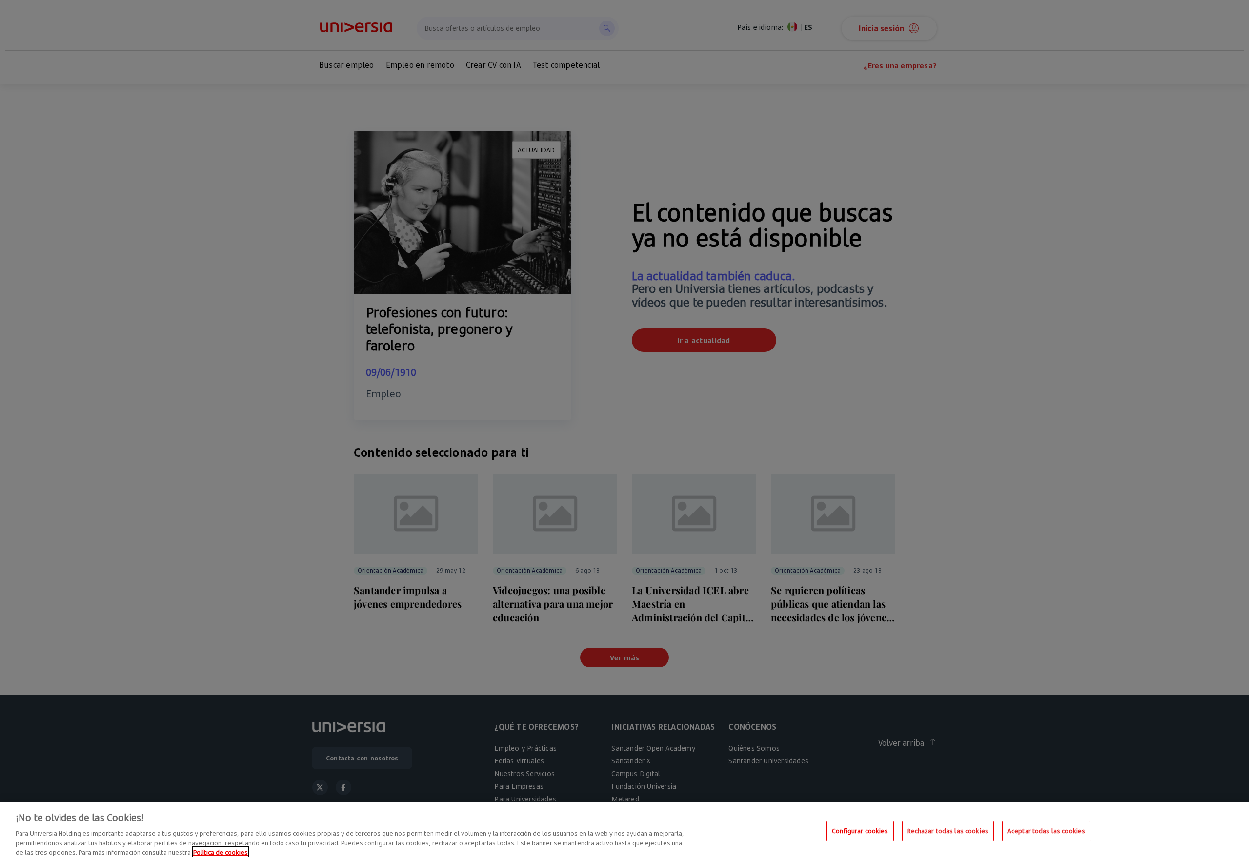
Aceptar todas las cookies (1046, 830)
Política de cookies (220, 851)
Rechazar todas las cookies (947, 830)
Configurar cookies (860, 830)
